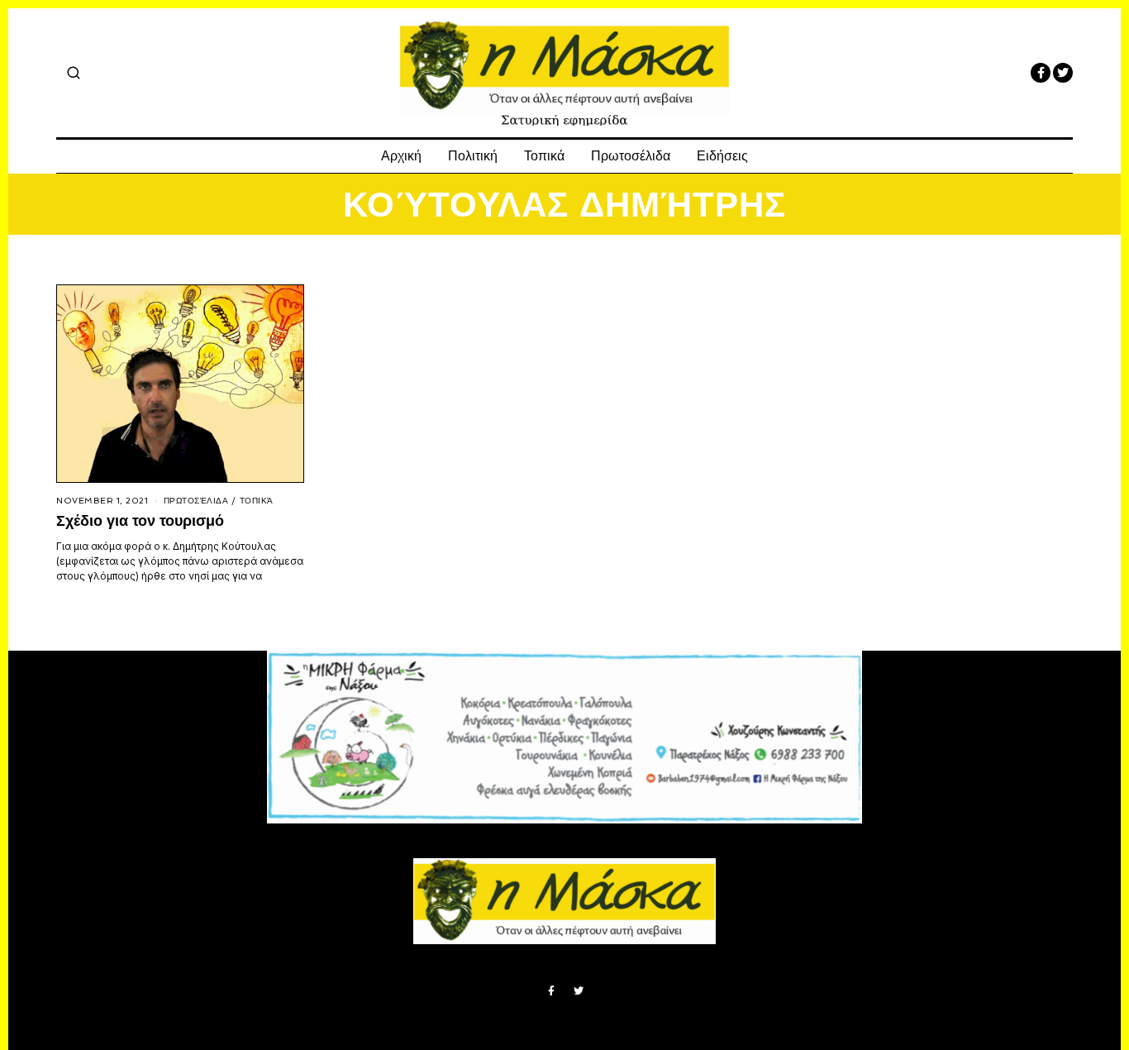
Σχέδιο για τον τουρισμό (140, 520)
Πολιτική (473, 156)
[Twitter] (1063, 73)
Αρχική (401, 156)
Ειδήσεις (722, 156)
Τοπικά (544, 156)
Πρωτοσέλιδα (630, 156)
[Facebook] (1040, 73)
